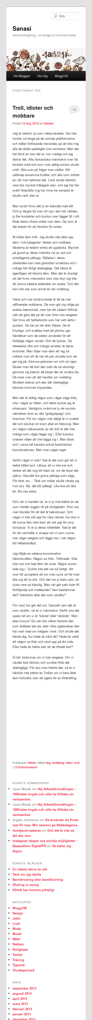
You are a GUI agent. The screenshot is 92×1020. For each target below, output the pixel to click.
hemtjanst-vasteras (27, 830)
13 (74, 109)
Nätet (32, 762)
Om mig (42, 76)
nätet (69, 762)
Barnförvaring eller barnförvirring (38, 879)
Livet (16, 923)
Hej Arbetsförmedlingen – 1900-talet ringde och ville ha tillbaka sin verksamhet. (44, 793)
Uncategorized (23, 970)
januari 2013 (22, 1014)
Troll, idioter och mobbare (33, 111)
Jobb (16, 918)
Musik (17, 933)
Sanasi (22, 28)
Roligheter (20, 949)
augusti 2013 (22, 993)
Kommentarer (26, 767)
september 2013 (24, 988)
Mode (17, 928)
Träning (18, 959)
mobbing (58, 762)
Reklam (18, 944)
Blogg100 (61, 76)
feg (48, 762)
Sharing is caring (26, 884)
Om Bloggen (21, 76)
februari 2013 (22, 1008)
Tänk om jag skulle (27, 874)
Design (18, 913)
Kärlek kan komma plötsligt (33, 889)
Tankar (18, 954)
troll (76, 762)
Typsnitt (19, 965)
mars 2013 (20, 1003)
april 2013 (20, 998)
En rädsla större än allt (30, 869)
